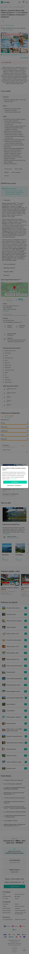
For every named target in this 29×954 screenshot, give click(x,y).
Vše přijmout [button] (15, 482)
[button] (14, 485)
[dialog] (14, 477)
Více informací (13, 478)
